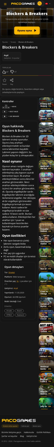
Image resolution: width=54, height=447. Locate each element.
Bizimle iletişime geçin (11, 432)
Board (19, 311)
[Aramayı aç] (39, 3)
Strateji (12, 272)
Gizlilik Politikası (44, 432)
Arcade (9, 311)
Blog (22, 436)
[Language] (48, 3)
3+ (18, 281)
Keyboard (20, 315)
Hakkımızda (29, 432)
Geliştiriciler (31, 436)
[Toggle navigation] (5, 4)
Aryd (16, 288)
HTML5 (9, 315)
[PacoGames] (19, 421)
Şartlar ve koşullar (9, 436)
